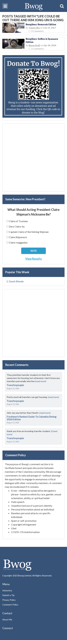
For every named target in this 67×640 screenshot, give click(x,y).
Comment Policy (10, 604)
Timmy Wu (34, 27)
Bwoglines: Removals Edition (41, 24)
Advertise (7, 590)
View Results (33, 258)
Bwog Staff (34, 45)
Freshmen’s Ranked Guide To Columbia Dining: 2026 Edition (32, 418)
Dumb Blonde (16, 281)
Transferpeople (15, 385)
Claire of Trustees (18, 221)
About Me (7, 619)
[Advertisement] (33, 157)
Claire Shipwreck (18, 237)
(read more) (40, 381)
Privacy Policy (9, 600)
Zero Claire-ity (17, 226)
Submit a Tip (8, 595)
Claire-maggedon (18, 242)
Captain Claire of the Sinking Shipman (29, 231)
